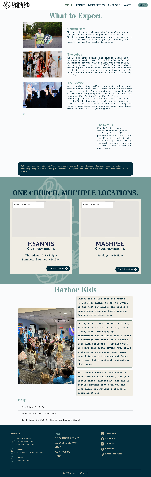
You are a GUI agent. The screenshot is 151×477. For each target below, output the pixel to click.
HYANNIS (41, 243)
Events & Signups (66, 442)
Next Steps (96, 5)
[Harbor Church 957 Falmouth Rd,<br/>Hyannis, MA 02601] (12, 441)
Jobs (58, 456)
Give (58, 447)
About (80, 5)
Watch (129, 5)
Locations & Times (67, 438)
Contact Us (62, 451)
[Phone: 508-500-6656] (12, 459)
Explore (114, 5)
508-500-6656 (23, 460)
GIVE (143, 5)
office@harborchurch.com (29, 452)
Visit (68, 5)
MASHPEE (110, 243)
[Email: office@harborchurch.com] (12, 451)
